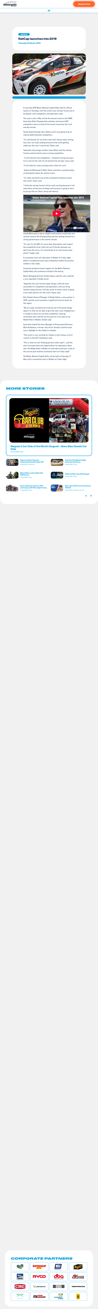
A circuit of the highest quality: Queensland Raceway (75, 461)
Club (21, 452)
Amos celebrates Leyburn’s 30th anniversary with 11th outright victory (33, 487)
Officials (76, 490)
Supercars (32, 464)
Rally (30, 477)
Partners (81, 490)
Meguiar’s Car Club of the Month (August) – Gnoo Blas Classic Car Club (49, 447)
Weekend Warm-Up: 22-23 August (77, 474)
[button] (49, 10)
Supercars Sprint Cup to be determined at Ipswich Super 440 (32, 461)
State (75, 464)
